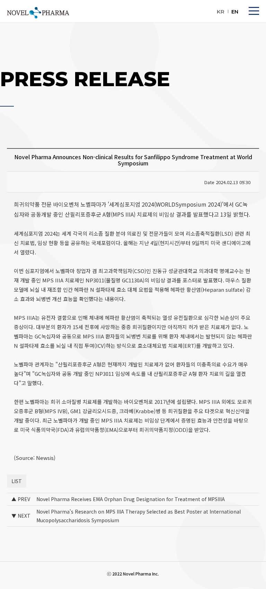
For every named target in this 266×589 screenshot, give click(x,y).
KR (220, 11)
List (16, 481)
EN (234, 11)
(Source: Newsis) (34, 457)
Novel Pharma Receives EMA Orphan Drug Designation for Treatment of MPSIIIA (130, 499)
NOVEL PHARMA (38, 13)
